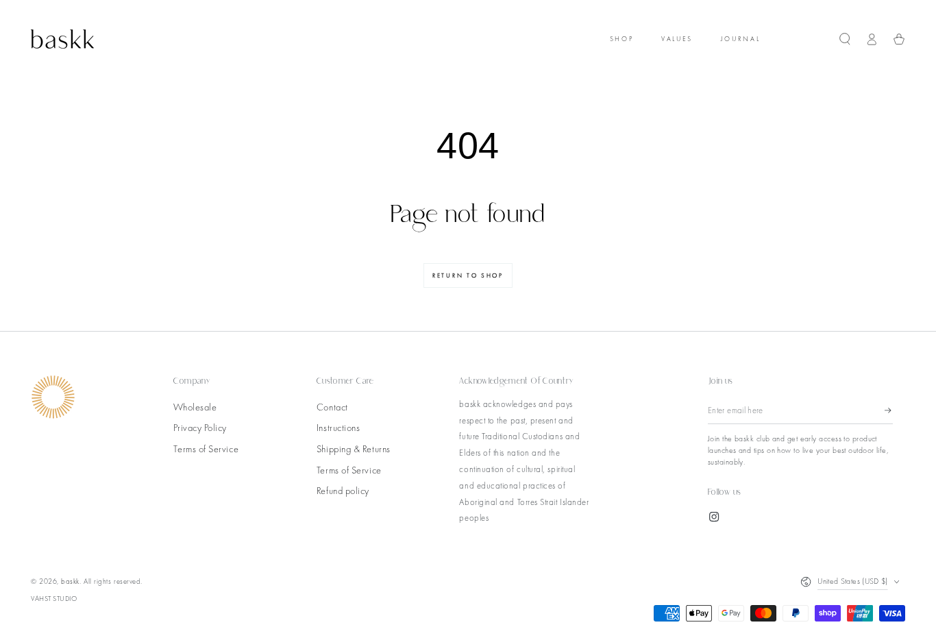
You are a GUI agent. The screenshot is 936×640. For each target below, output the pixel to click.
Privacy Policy (200, 427)
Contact (332, 407)
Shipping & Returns (354, 449)
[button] (845, 39)
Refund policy (343, 490)
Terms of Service (205, 449)
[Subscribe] (889, 410)
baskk (70, 581)
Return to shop (468, 275)
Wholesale (195, 407)
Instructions (338, 427)
